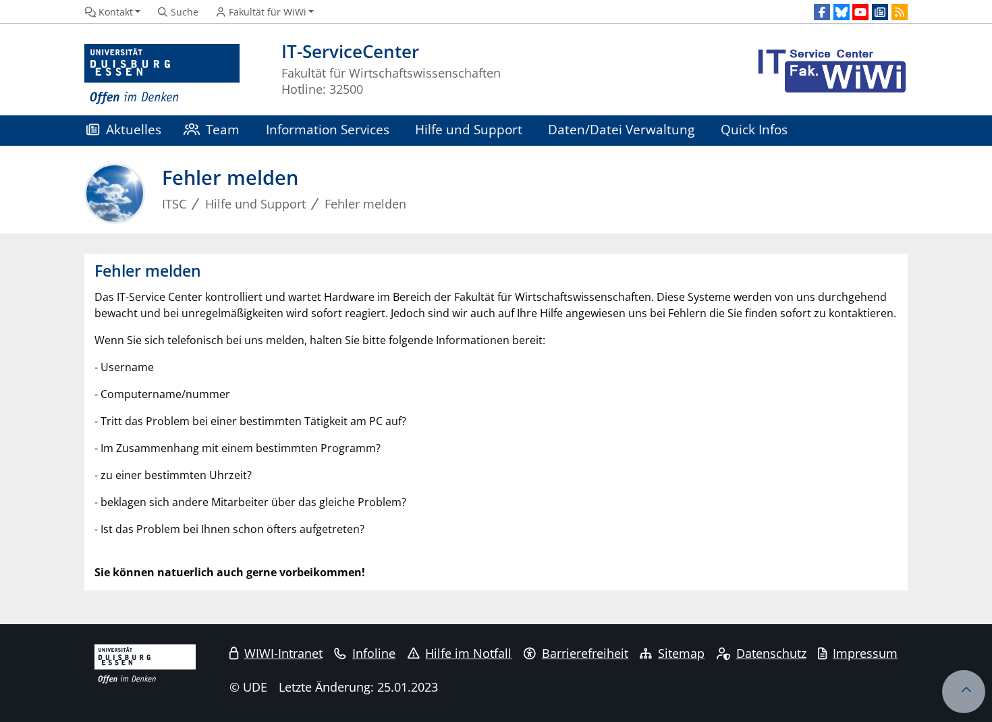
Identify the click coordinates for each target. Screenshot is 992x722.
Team (223, 129)
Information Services (327, 129)
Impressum (865, 653)
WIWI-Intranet (283, 653)
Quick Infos (754, 129)
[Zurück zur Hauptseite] (830, 74)
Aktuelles (133, 129)
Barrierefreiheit (585, 653)
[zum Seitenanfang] (963, 691)
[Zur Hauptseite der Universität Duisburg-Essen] (162, 74)
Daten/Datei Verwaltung (621, 129)
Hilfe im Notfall (468, 653)
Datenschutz (771, 653)
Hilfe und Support (468, 129)
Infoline (373, 653)
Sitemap (681, 653)
